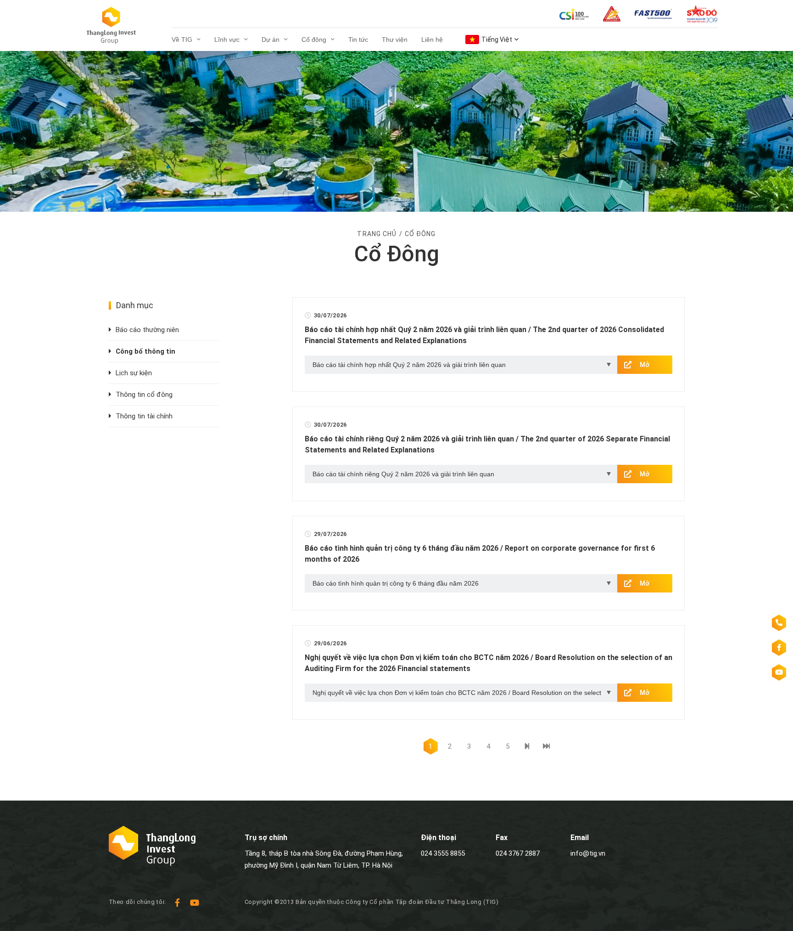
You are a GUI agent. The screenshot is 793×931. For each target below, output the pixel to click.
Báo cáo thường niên (147, 330)
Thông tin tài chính (144, 416)
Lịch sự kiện (134, 373)
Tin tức (358, 39)
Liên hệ (432, 39)
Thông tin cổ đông (144, 394)
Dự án (270, 39)
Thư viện (395, 39)
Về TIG (182, 39)
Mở (644, 364)
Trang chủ (376, 233)
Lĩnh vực (227, 39)
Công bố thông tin (145, 351)
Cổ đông (314, 39)
